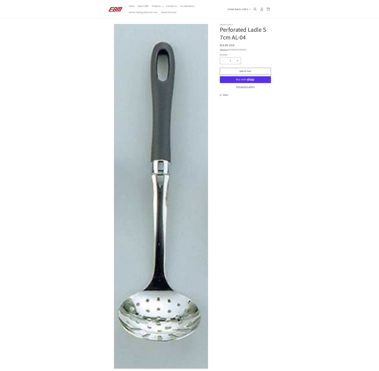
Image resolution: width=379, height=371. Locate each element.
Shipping (223, 49)
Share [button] (225, 95)
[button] (157, 6)
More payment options (245, 87)
